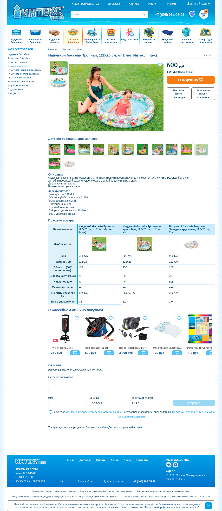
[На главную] (39, 12)
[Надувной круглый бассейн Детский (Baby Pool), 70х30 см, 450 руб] (142, 149)
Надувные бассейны (18, 54)
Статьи (64, 481)
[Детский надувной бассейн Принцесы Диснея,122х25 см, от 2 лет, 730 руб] (98, 149)
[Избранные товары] (192, 14)
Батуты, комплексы (17, 85)
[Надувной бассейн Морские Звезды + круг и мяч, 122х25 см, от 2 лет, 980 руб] (69, 163)
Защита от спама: (142, 398)
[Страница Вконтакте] (169, 464)
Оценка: (94, 398)
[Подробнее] (65, 329)
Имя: (51, 398)
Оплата (134, 3)
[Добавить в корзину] (75, 352)
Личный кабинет (200, 3)
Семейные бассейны (22, 77)
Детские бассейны (17, 66)
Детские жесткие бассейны (25, 73)
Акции (152, 3)
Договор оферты (114, 481)
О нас (70, 460)
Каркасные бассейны (18, 58)
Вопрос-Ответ (86, 481)
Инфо (127, 460)
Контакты (171, 3)
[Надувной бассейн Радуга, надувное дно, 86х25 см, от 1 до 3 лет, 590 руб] (54, 149)
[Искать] (145, 14)
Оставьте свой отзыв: (61, 377)
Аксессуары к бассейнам (20, 81)
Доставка (114, 3)
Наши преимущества (85, 3)
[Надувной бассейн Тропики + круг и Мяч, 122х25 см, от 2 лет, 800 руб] (127, 149)
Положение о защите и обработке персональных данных (163, 491)
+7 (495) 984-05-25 (169, 14)
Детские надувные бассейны (26, 70)
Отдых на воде (15, 89)
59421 (211, 55)
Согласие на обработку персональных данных (94, 412)
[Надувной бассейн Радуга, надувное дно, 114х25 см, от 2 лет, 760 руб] (186, 149)
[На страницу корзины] (203, 14)
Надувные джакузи (17, 62)
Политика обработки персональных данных (171, 507)
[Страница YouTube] (176, 464)
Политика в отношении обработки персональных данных (106, 491)
